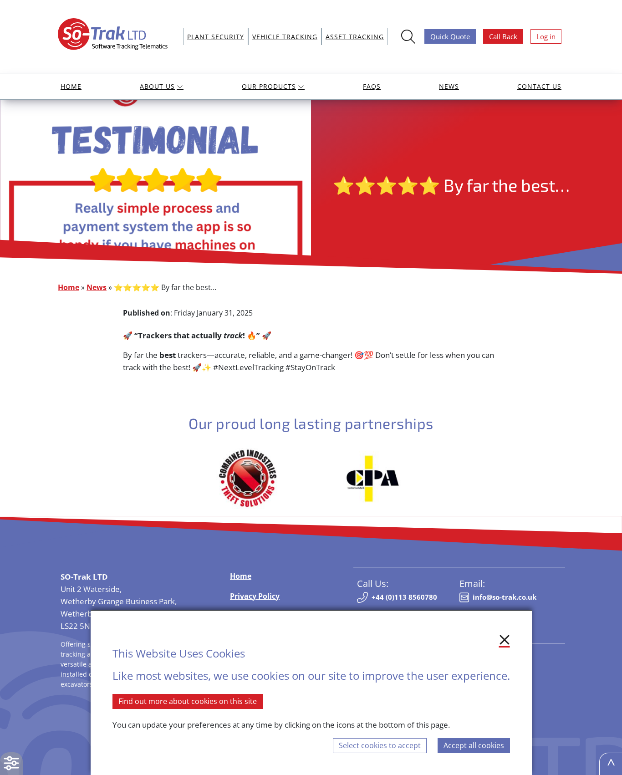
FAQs (372, 86)
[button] (11, 763)
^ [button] (611, 764)
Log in (546, 36)
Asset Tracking (355, 36)
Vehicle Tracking (284, 36)
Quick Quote (450, 36)
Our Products (269, 86)
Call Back (503, 36)
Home (71, 86)
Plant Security (215, 36)
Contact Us (539, 86)
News (449, 86)
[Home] (116, 35)
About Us (157, 86)
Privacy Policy (255, 596)
